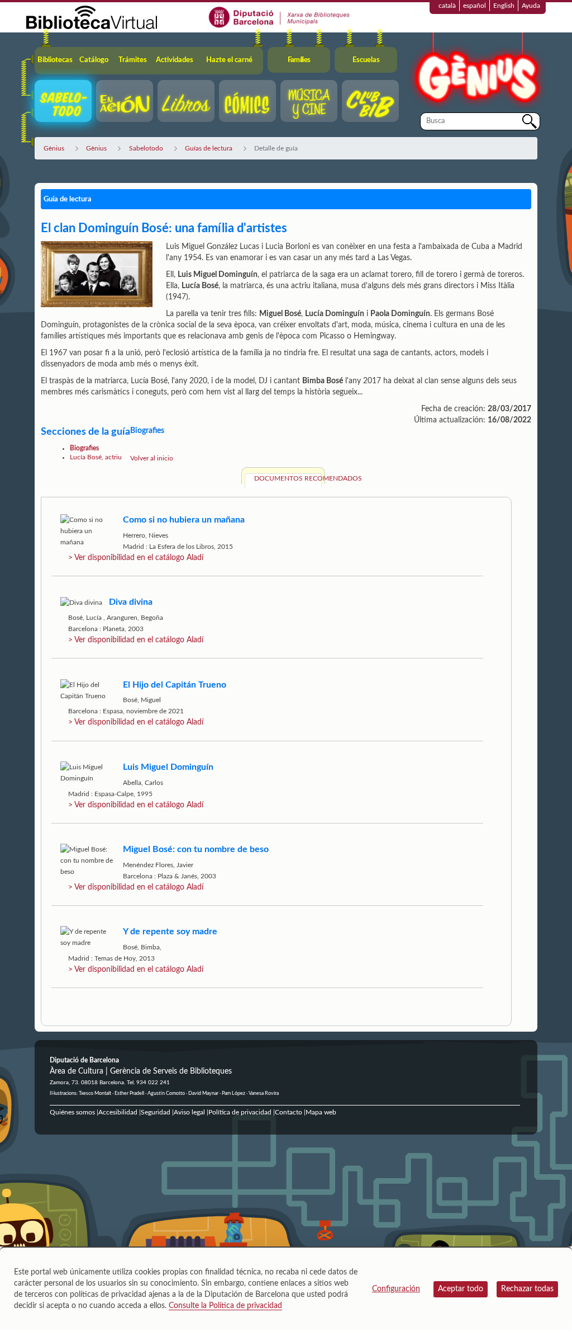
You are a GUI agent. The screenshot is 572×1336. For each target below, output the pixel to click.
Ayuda (531, 5)
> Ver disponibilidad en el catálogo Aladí (135, 558)
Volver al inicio (151, 458)
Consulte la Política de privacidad (225, 1306)
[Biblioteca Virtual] (91, 17)
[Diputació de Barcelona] (279, 17)
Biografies (84, 448)
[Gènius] (476, 72)
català (447, 5)
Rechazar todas (527, 1289)
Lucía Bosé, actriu (96, 457)
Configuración (396, 1289)
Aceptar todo (460, 1289)
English (503, 5)
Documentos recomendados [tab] (288, 478)
